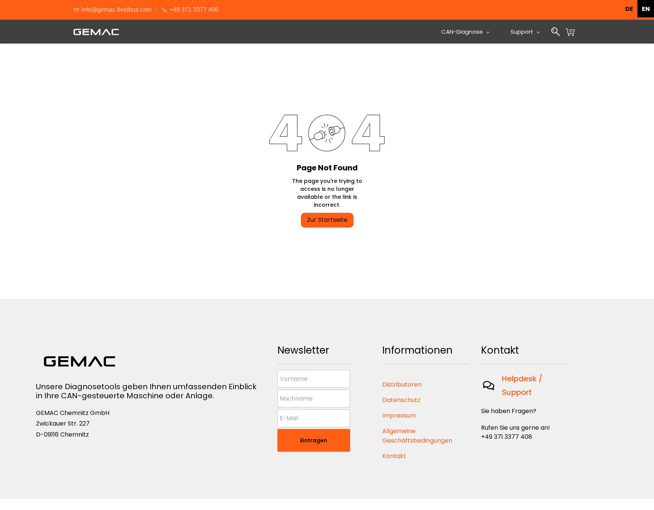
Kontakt (394, 456)
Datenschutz (401, 400)
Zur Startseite (327, 219)
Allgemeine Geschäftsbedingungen (417, 436)
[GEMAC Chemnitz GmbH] (79, 353)
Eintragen (313, 440)
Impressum (399, 415)
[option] (645, 8)
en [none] (646, 9)
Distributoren (402, 384)
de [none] (629, 9)
